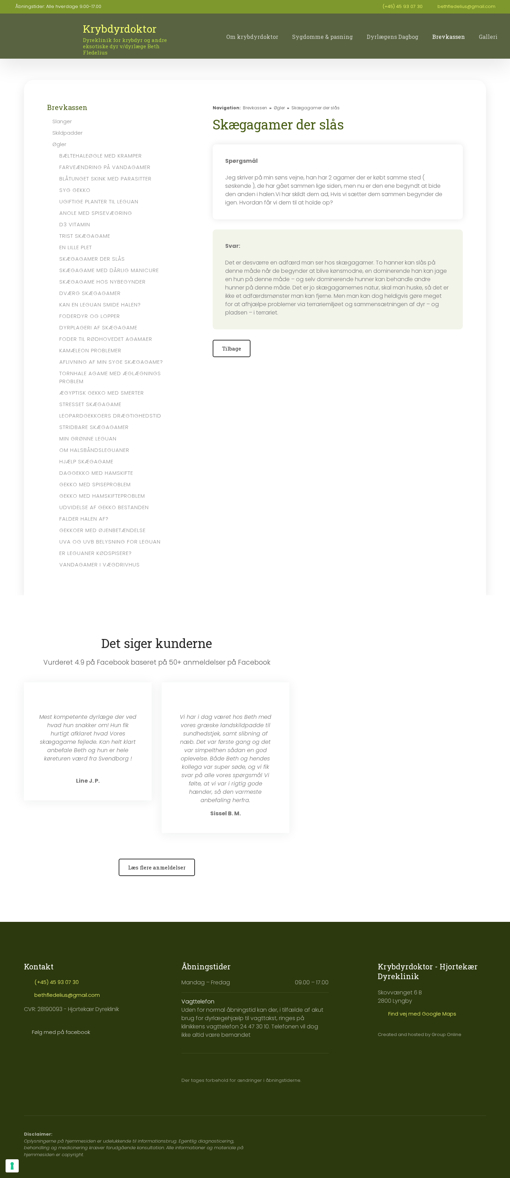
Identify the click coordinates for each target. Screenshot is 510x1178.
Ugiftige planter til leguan (98, 201)
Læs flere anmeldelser (157, 867)
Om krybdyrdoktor (252, 36)
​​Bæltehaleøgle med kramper (100, 155)
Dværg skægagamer (90, 293)
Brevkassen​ (67, 107)
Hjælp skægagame (86, 461)
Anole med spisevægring (95, 213)
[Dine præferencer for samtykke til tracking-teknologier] (12, 1165)
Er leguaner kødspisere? (95, 553)
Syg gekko (75, 190)
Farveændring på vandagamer (105, 167)
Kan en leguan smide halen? (100, 304)
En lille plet (75, 247)
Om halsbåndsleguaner (94, 450)
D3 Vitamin (74, 224)
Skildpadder (67, 132)
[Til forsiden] (41, 37)
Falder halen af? (84, 518)
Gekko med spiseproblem (95, 484)
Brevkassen (448, 36)
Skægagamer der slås (92, 258)
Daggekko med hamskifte (96, 473)
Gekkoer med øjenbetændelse (102, 530)
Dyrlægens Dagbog (392, 36)
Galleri (488, 36)
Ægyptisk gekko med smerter (101, 392)
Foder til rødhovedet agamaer (105, 339)
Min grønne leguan (88, 438)
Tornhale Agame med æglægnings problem (110, 377)
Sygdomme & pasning (322, 36)
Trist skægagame (84, 235)
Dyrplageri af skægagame (98, 327)
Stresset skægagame (90, 404)
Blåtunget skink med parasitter (105, 178)
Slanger (62, 121)
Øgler (59, 144)
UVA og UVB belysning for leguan (110, 541)
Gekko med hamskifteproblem (102, 495)
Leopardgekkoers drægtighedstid (110, 415)
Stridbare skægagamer (94, 427)
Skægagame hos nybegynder (102, 281)
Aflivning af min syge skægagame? (111, 361)
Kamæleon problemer (90, 350)
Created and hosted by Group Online (419, 1034)
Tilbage (231, 348)
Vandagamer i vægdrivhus (99, 564)
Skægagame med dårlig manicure (109, 270)
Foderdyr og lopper (89, 316)
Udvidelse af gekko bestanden (104, 507)
